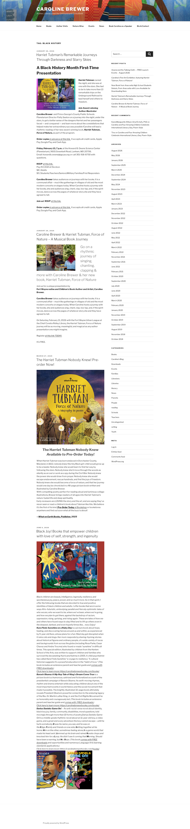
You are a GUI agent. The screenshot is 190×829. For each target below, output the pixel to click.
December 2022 (118, 213)
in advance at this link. (60, 139)
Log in (113, 447)
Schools (114, 412)
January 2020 (117, 310)
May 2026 (115, 155)
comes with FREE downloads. (79, 702)
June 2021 (115, 266)
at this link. (48, 164)
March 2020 (116, 300)
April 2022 (115, 242)
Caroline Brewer (63, 9)
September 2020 (118, 281)
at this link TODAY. (53, 336)
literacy (114, 388)
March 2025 (116, 170)
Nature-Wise (78, 26)
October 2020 (117, 276)
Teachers (115, 417)
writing (114, 427)
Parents (114, 398)
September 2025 (118, 165)
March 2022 (116, 247)
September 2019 (118, 325)
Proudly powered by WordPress (56, 823)
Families (114, 374)
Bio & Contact (143, 26)
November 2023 (118, 189)
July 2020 (115, 286)
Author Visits (62, 26)
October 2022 (117, 223)
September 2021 (118, 262)
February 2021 (117, 271)
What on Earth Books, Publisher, (54, 516)
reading (114, 407)
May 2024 (115, 184)
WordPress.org (117, 461)
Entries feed (116, 452)
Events (91, 26)
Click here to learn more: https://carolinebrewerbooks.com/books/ (68, 671)
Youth (113, 432)
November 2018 (118, 334)
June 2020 (115, 291)
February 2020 (117, 305)
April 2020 (115, 296)
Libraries (115, 383)
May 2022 (115, 238)
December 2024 (118, 175)
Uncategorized (117, 422)
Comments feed (118, 457)
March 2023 (116, 204)
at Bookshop (72, 507)
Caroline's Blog (117, 359)
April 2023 (115, 199)
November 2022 (118, 218)
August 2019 (116, 329)
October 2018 (117, 339)
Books (48, 26)
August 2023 (116, 194)
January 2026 (117, 160)
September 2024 (118, 179)
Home (38, 26)
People (114, 403)
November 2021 (118, 257)
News (101, 26)
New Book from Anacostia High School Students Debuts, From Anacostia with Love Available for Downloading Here (131, 88)
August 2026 (116, 150)
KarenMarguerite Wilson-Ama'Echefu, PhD (129, 122)
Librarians (115, 378)
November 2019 (118, 315)
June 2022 (115, 233)
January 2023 (117, 209)
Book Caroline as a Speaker (120, 26)
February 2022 (117, 252)
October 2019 (117, 320)
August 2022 (116, 228)
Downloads (116, 364)
